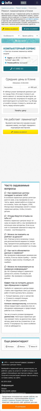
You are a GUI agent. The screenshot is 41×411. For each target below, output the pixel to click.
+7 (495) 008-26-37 (21, 69)
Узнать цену (20, 110)
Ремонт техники (21, 8)
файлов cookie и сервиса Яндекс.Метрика (18, 399)
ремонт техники (27, 362)
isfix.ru (7, 2)
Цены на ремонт (32, 29)
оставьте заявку (32, 19)
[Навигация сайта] (37, 3)
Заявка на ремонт (11, 29)
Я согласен (20, 406)
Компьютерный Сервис (19, 48)
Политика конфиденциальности (13, 393)
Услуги (3, 388)
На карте (21, 41)
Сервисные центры (7, 8)
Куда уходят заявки (8, 391)
